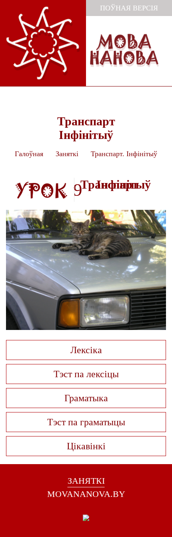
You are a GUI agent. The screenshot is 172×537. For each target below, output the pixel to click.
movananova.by (86, 494)
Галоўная (29, 154)
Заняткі (67, 154)
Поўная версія (129, 8)
